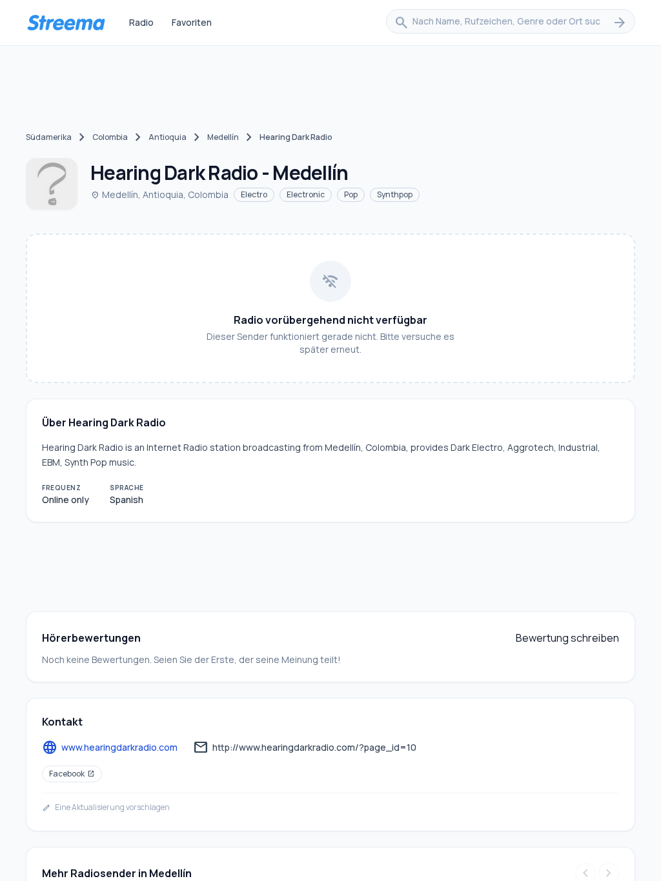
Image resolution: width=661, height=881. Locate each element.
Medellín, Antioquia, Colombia (159, 194)
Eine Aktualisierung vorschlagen (106, 807)
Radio (141, 22)
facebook (72, 773)
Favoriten (192, 22)
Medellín (223, 137)
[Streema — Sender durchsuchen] (66, 23)
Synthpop (394, 194)
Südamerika (49, 137)
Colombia (110, 137)
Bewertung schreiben (567, 638)
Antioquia (167, 137)
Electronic (306, 194)
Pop (351, 194)
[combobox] (510, 22)
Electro (254, 194)
